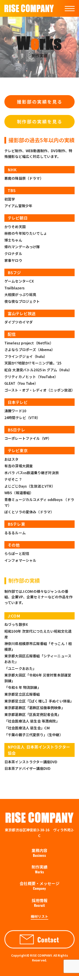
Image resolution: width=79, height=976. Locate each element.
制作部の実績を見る (39, 121)
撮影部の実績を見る (39, 101)
